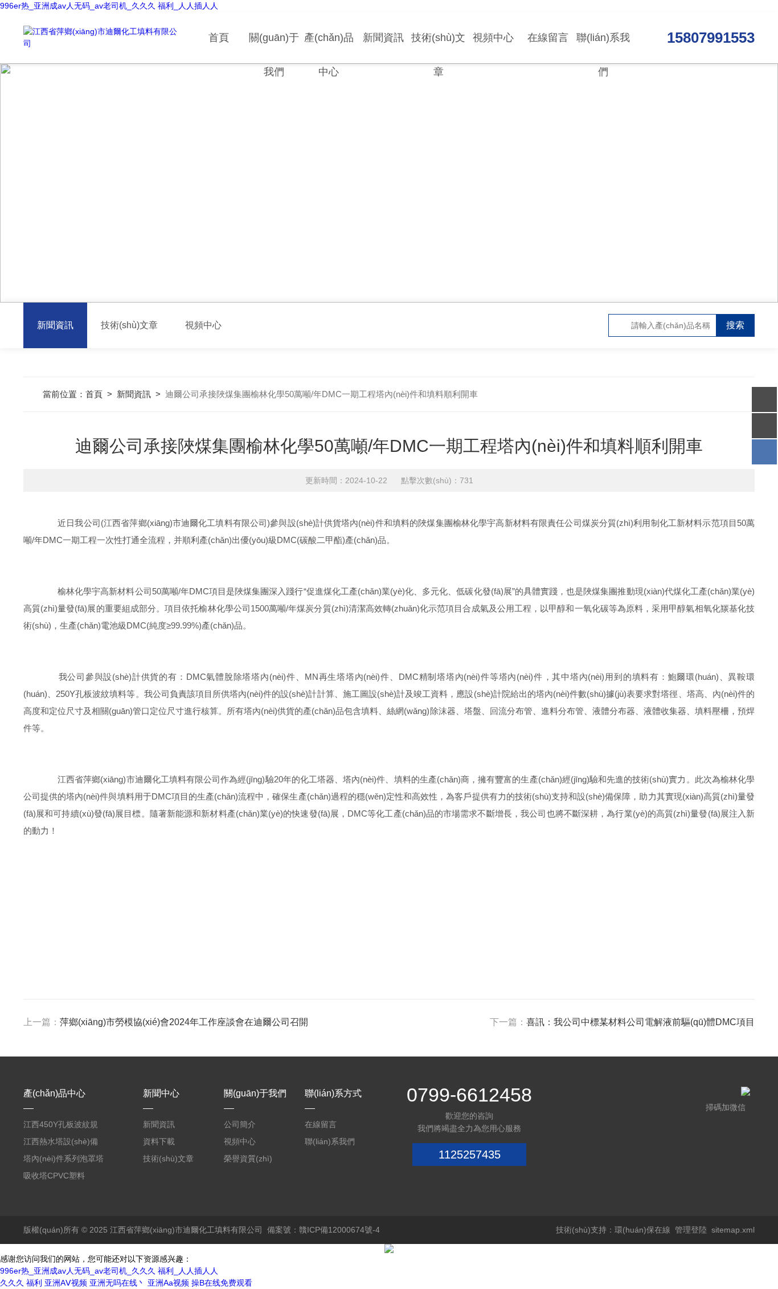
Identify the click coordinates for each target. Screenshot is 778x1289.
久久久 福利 (21, 1282)
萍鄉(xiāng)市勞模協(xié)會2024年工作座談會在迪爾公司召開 (184, 1022)
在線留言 (547, 37)
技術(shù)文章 (438, 47)
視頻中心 (493, 37)
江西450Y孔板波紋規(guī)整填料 (60, 1126)
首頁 (218, 37)
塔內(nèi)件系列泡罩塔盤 (63, 1160)
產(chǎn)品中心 (329, 47)
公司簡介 (240, 1124)
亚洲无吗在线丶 (117, 1282)
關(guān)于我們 (274, 47)
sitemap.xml (733, 1229)
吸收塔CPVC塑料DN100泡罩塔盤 (54, 1177)
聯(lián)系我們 (603, 47)
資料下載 (159, 1141)
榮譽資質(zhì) (248, 1158)
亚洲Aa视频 (168, 1282)
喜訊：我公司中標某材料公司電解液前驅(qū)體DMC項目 (640, 1022)
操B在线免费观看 (221, 1282)
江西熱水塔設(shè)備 (60, 1141)
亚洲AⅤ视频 (65, 1282)
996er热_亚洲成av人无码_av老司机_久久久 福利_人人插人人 (109, 5)
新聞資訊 (383, 37)
